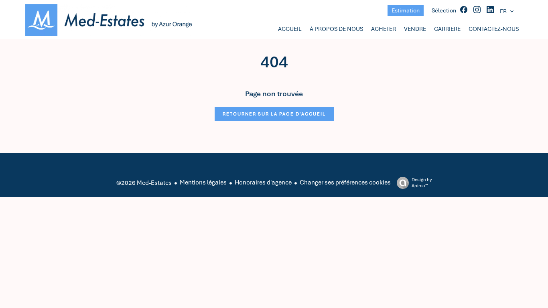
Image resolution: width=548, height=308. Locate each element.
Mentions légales (203, 182)
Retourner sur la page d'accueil (274, 114)
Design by (422, 182)
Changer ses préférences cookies (345, 182)
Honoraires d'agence (263, 182)
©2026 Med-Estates (144, 183)
